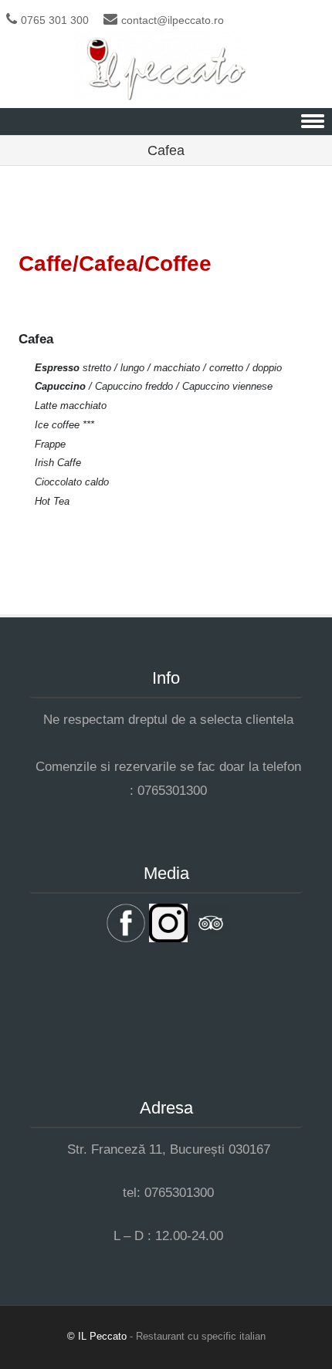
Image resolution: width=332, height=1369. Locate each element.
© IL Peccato (98, 1336)
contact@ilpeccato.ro (172, 20)
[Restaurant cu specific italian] (166, 96)
